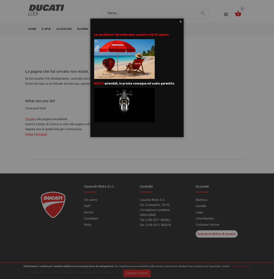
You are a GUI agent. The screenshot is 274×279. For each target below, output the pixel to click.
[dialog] (137, 139)
